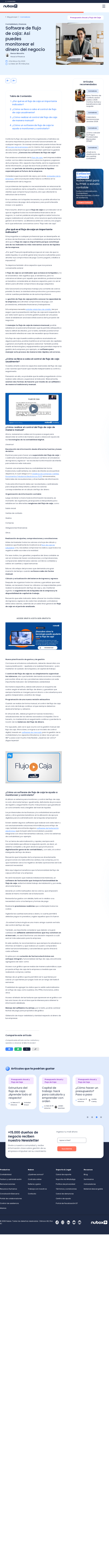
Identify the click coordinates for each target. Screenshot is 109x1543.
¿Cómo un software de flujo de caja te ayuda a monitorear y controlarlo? (33, 127)
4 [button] (101, 1117)
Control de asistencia (9, 1203)
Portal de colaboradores (11, 1198)
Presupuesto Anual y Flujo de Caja (85, 17)
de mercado (32, 732)
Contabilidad (5, 1174)
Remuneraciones (7, 1184)
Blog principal (12, 17)
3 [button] (96, 1117)
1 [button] (87, 1117)
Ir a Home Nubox (11, 1)
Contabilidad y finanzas (15, 24)
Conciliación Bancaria (9, 1194)
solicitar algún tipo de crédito (38, 309)
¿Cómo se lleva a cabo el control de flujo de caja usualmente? (34, 111)
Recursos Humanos (8, 1189)
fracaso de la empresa (17, 147)
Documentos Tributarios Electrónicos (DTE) (23, 476)
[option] (21, 1093)
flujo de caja (37, 157)
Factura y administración (11, 1179)
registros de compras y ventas (45, 474)
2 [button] (92, 1117)
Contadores (25, 17)
